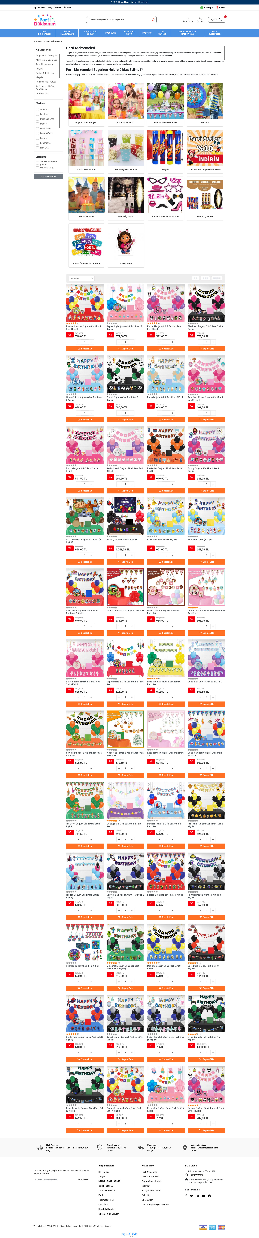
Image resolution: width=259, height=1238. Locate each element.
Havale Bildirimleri (106, 1209)
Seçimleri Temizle (48, 176)
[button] (216, 19)
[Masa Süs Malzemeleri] (165, 101)
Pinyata (39, 68)
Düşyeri (43, 138)
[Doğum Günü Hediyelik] (86, 101)
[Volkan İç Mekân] (126, 195)
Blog (50, 7)
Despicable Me (47, 119)
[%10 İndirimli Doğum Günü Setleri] (205, 148)
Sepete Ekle (86, 349)
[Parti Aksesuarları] (126, 101)
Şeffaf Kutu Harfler (45, 73)
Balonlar (146, 1186)
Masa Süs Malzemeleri (47, 60)
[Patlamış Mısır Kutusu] (126, 148)
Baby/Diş (146, 1195)
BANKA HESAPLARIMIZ (109, 1181)
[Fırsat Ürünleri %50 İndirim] (86, 242)
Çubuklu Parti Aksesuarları (42, 95)
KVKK (100, 1195)
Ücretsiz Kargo (47, 167)
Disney (43, 124)
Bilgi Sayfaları (106, 1165)
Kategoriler (148, 1165)
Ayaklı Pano (126, 263)
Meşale (39, 77)
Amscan (44, 109)
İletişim (67, 7)
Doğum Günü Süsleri (151, 1181)
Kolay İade (103, 1204)
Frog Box (44, 148)
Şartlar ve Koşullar (106, 1190)
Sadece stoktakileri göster (49, 163)
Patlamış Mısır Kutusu (46, 82)
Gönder (84, 1180)
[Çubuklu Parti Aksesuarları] (165, 195)
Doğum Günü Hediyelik (46, 55)
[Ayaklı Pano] (126, 242)
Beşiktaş (44, 114)
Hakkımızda (104, 1172)
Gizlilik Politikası (105, 1186)
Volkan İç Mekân (126, 216)
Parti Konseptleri (149, 1172)
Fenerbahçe (46, 143)
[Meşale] (165, 148)
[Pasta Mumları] (86, 195)
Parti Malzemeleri (150, 1176)
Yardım (58, 7)
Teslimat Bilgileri (106, 1200)
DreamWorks (46, 133)
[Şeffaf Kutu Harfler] (86, 148)
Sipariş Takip (39, 7)
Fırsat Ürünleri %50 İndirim (86, 263)
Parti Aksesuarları (44, 64)
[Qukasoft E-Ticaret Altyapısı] (129, 1235)
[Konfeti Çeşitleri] (205, 195)
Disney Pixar (46, 128)
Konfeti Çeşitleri (205, 216)
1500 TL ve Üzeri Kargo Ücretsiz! (129, 2)
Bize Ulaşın (191, 1165)
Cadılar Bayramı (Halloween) (155, 1204)
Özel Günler (147, 1200)
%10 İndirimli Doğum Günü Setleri (45, 87)
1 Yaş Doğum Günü (151, 1190)
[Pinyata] (205, 101)
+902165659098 (196, 1175)
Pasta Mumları (86, 216)
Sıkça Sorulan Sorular (108, 1214)
